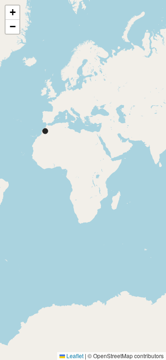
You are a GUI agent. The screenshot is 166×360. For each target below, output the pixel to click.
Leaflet (74, 356)
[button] (12, 13)
